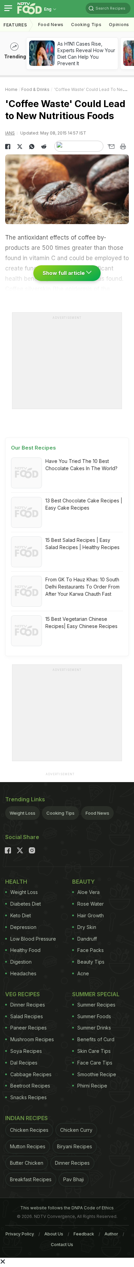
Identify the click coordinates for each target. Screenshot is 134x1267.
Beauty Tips (90, 962)
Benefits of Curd (95, 1039)
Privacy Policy (19, 1233)
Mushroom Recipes (32, 1039)
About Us (53, 1233)
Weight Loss (22, 813)
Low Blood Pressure (33, 939)
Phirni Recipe (92, 1086)
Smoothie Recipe (96, 1074)
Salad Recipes (26, 1016)
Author (111, 1233)
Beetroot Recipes (30, 1086)
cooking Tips (86, 24)
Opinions (119, 24)
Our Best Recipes (33, 447)
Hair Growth (90, 915)
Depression (23, 927)
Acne (83, 973)
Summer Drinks (94, 1028)
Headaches (23, 973)
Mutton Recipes (27, 1146)
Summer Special (96, 994)
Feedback (84, 1233)
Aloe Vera (88, 892)
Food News (51, 24)
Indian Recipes (26, 1118)
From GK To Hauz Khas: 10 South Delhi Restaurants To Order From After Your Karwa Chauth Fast (82, 587)
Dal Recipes (23, 1063)
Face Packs (90, 950)
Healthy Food (25, 950)
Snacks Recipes (28, 1097)
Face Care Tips (94, 1063)
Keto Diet (20, 915)
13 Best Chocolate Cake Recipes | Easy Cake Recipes (83, 504)
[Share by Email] (111, 146)
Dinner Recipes (27, 1005)
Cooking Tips (60, 813)
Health (16, 881)
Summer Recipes (96, 1005)
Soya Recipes (26, 1051)
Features (15, 24)
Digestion (21, 962)
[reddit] (44, 146)
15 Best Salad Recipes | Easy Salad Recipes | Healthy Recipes (82, 543)
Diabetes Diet (25, 904)
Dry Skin (86, 927)
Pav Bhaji (73, 1179)
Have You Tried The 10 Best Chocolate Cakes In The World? (81, 464)
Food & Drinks (35, 89)
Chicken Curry (76, 1130)
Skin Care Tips (94, 1051)
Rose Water (90, 904)
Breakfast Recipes (31, 1179)
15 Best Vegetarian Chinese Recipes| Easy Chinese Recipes (81, 622)
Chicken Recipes (29, 1130)
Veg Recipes (22, 994)
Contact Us (62, 1244)
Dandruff (87, 939)
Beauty (83, 881)
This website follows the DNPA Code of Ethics (67, 1207)
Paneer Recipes (28, 1028)
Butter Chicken (26, 1163)
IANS (10, 133)
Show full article (64, 273)
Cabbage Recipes (31, 1074)
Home (11, 89)
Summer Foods (94, 1016)
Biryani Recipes (74, 1146)
